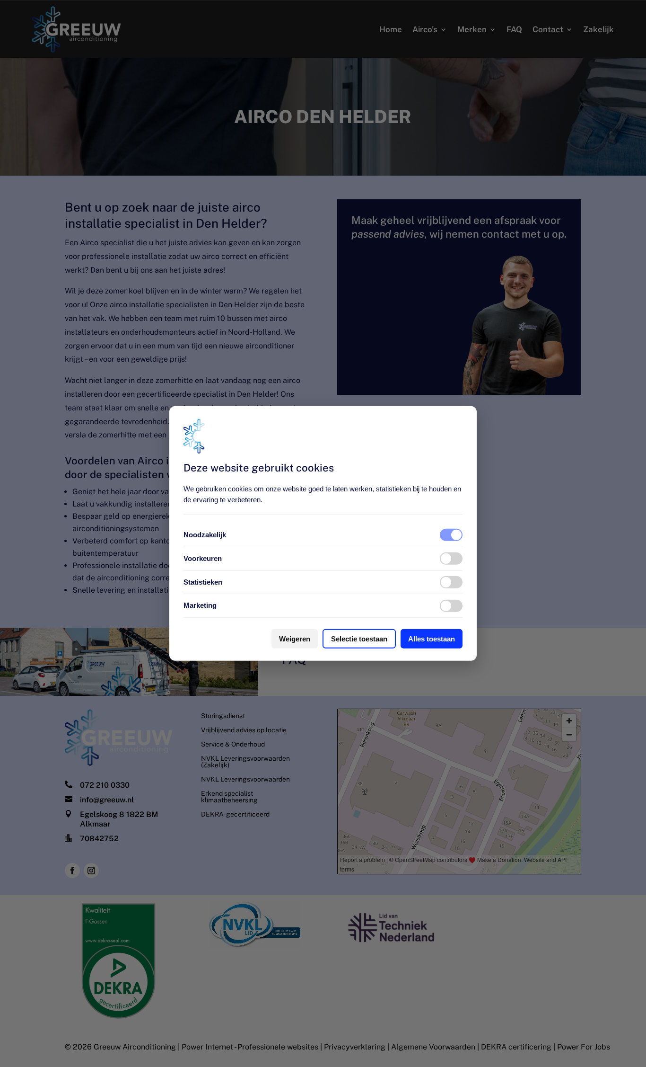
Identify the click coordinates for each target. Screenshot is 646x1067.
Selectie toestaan (359, 639)
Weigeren (294, 639)
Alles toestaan (431, 639)
